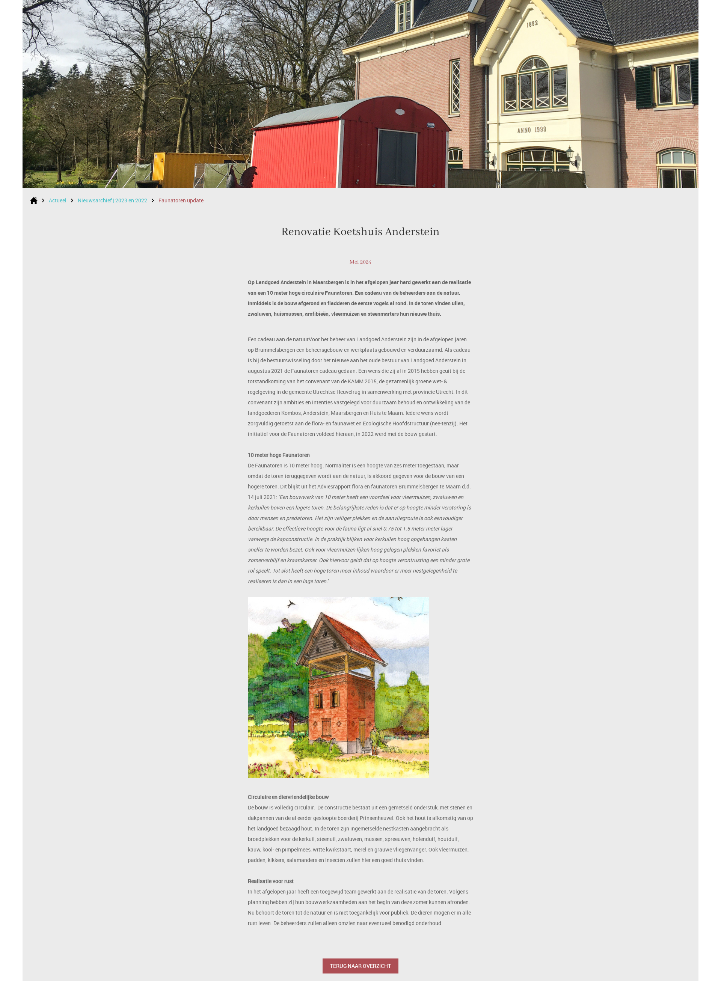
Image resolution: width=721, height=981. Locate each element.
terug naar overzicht (360, 965)
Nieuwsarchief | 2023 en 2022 (112, 200)
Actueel (57, 200)
